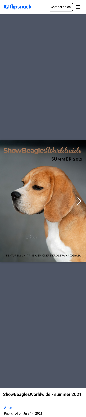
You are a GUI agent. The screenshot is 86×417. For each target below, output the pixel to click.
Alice (8, 408)
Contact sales (61, 7)
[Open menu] (78, 7)
